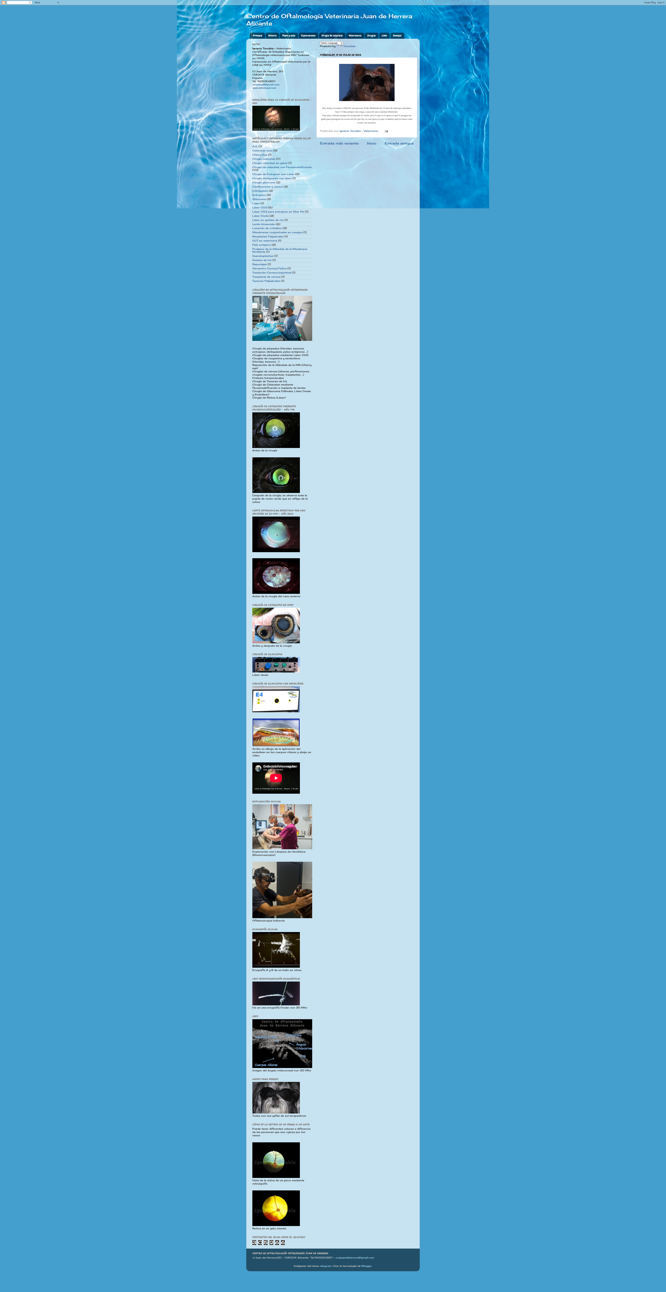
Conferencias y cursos (267, 186)
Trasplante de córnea (266, 276)
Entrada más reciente (339, 143)
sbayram (326, 1266)
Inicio (371, 143)
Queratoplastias (263, 256)
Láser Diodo (260, 215)
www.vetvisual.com (264, 87)
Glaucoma (259, 199)
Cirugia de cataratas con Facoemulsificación (282, 167)
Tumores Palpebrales (266, 281)
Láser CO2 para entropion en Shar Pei (278, 211)
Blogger (367, 1266)
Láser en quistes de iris (268, 220)
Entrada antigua (399, 143)
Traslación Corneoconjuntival (271, 272)
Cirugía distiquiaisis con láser (272, 178)
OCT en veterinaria (264, 240)
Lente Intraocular (263, 224)
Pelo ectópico (261, 244)
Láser (256, 203)
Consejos (397, 35)
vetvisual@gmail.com (265, 84)
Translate (349, 46)
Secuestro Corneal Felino (269, 268)
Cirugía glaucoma (263, 182)
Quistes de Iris (262, 260)
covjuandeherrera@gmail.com (355, 1257)
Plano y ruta (288, 35)
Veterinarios (355, 35)
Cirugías (371, 35)
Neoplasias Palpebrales (268, 236)
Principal (257, 35)
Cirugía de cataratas (332, 35)
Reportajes (259, 264)
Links (384, 35)
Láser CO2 (259, 207)
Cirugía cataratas (263, 158)
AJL (255, 146)
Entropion (259, 195)
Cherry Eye (259, 154)
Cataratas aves (262, 150)
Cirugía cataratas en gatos (270, 163)
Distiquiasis (260, 190)
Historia (272, 35)
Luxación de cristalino (267, 228)
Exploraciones (308, 35)
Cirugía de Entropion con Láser (273, 174)
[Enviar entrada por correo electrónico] (386, 131)
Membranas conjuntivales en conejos (277, 232)
